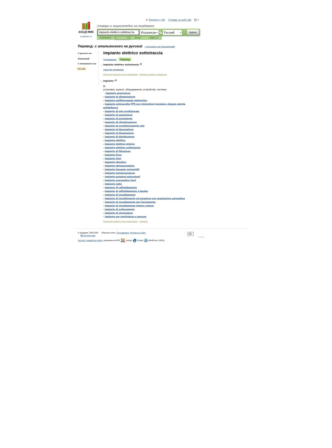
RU (195, 20)
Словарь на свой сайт (179, 20)
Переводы (122, 37)
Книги (138, 37)
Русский (81, 69)
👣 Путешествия (87, 235)
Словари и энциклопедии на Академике (125, 26)
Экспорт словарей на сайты (90, 240)
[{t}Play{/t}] (141, 64)
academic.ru (86, 36)
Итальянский (83, 58)
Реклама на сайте (138, 233)
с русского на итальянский (160, 46)
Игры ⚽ (154, 37)
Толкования (105, 37)
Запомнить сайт (157, 20)
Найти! (193, 32)
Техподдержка (123, 233)
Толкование (110, 59)
